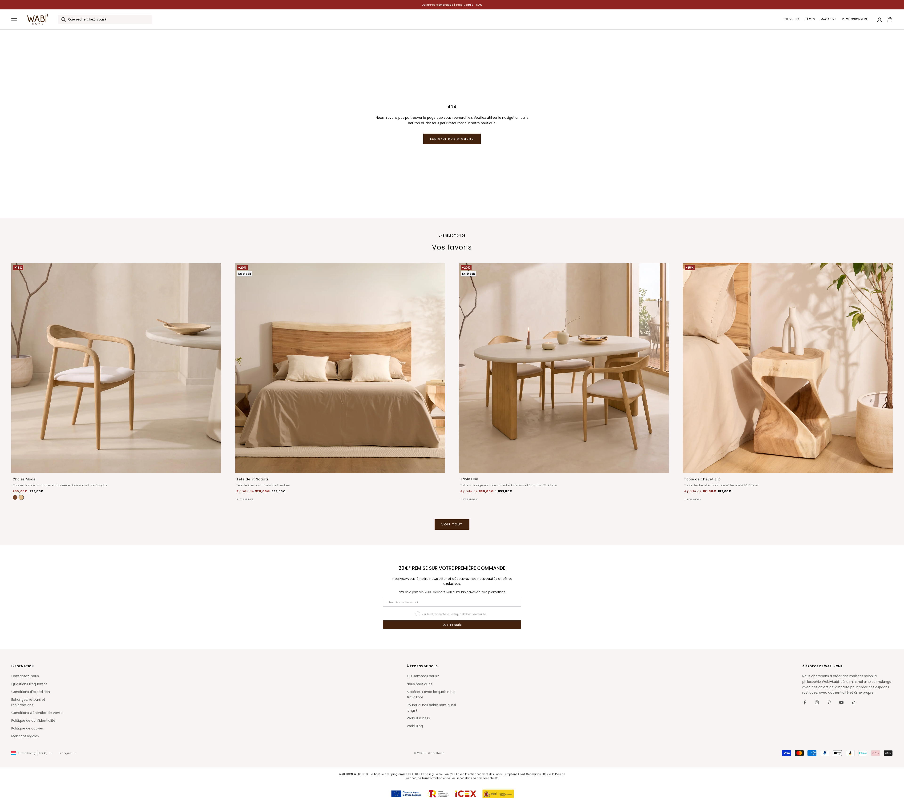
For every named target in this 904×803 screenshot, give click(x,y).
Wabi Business (418, 718)
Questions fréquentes (29, 684)
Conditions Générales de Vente (37, 712)
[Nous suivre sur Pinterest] (829, 702)
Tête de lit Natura (252, 479)
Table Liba (469, 479)
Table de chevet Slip (702, 479)
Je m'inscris (452, 624)
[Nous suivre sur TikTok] (853, 702)
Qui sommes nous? (423, 676)
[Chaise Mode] (21, 497)
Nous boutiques (419, 684)
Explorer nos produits (452, 138)
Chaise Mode (24, 479)
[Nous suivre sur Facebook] (804, 702)
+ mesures (244, 499)
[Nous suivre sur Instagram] (817, 702)
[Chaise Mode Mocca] (15, 497)
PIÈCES (810, 19)
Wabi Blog (415, 726)
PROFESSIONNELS (854, 19)
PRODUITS (792, 19)
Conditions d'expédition (30, 691)
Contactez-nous (25, 676)
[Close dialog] (137, 721)
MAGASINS (829, 19)
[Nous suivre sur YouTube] (841, 702)
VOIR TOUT (451, 524)
